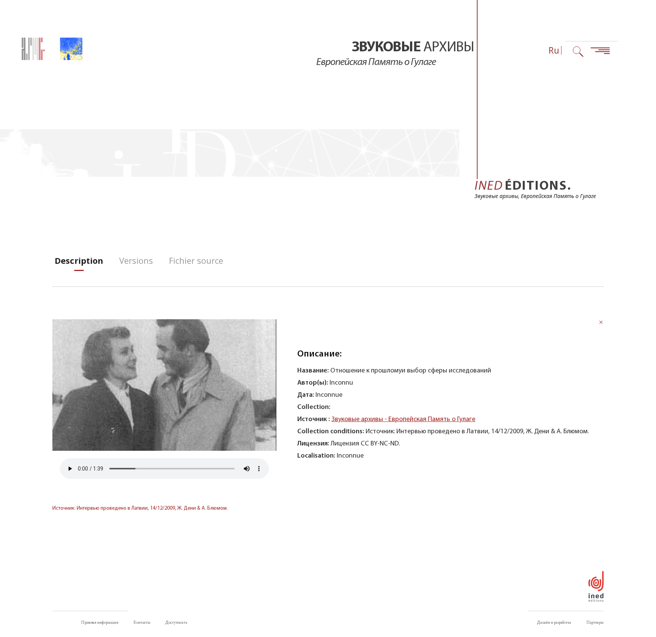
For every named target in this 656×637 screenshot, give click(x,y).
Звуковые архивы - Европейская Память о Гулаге (403, 419)
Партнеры (595, 622)
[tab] (79, 260)
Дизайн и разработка (554, 622)
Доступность (176, 622)
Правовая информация (99, 622)
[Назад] (601, 323)
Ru (554, 50)
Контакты (142, 622)
